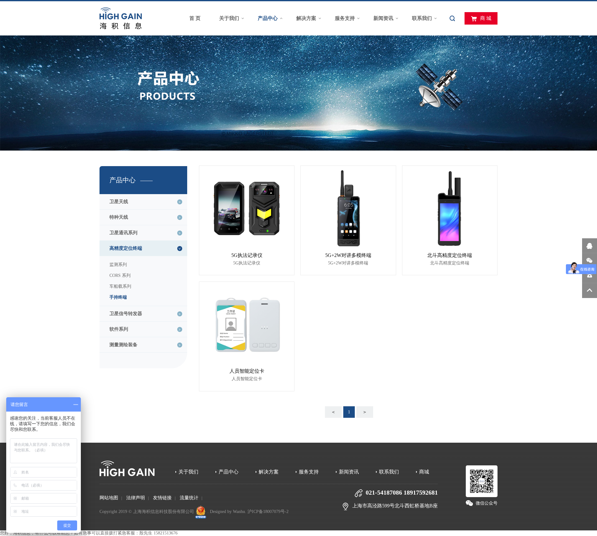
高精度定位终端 (125, 248)
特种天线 (118, 217)
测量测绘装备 (123, 344)
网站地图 (109, 497)
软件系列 (118, 329)
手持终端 (118, 297)
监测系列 (118, 264)
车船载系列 (120, 286)
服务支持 (345, 18)
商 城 (485, 18)
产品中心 (268, 18)
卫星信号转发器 (125, 313)
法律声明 (135, 497)
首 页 (195, 18)
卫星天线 (118, 201)
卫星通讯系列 (123, 232)
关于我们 (229, 18)
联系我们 (422, 18)
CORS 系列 (120, 275)
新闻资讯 (383, 18)
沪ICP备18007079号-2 (268, 511)
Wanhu (239, 511)
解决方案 (306, 18)
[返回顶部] (589, 290)
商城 (424, 471)
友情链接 (162, 497)
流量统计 (189, 497)
